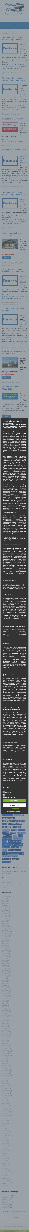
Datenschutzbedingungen (14, 811)
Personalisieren (14, 808)
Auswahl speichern (14, 805)
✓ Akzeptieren (14, 800)
